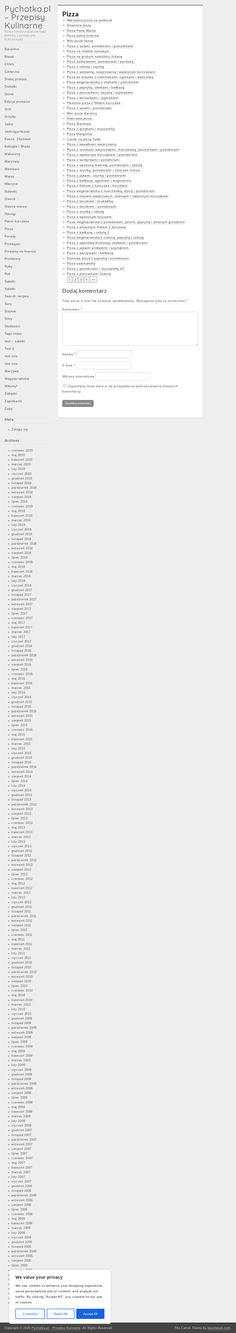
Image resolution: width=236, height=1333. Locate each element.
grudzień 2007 (22, 1130)
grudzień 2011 (22, 907)
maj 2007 (18, 1162)
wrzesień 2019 (22, 492)
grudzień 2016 (22, 646)
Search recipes (17, 296)
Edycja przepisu (17, 101)
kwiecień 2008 (22, 1111)
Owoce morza (16, 206)
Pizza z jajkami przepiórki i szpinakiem (98, 248)
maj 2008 (18, 1107)
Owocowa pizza (79, 118)
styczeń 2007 (21, 1181)
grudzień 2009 (22, 1018)
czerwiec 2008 (22, 1102)
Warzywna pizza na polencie (89, 20)
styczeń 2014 (21, 790)
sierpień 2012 (21, 869)
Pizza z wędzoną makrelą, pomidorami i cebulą (104, 165)
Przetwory (13, 259)
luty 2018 (18, 581)
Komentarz (72, 309)
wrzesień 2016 (22, 660)
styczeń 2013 (21, 846)
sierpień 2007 (21, 1149)
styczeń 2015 (21, 753)
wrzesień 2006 (22, 1200)
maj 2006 (18, 1218)
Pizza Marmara (79, 124)
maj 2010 (18, 995)
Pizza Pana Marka (81, 30)
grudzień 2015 (22, 702)
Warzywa (12, 371)
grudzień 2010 (22, 962)
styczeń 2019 (21, 529)
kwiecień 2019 (22, 515)
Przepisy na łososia (20, 251)
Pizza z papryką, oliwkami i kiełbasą (95, 87)
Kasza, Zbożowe (18, 139)
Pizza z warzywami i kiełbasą (90, 253)
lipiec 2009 (20, 1042)
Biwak (9, 56)
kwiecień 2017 (22, 627)
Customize (30, 1314)
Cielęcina (12, 72)
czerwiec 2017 (22, 618)
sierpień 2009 (21, 1037)
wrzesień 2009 (22, 1032)
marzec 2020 (21, 464)
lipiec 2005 (20, 1265)
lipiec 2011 (19, 930)
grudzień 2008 (22, 1074)
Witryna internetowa (78, 376)
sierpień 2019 (21, 497)
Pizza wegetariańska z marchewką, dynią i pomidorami (111, 191)
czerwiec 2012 (22, 879)
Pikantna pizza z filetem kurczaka (94, 103)
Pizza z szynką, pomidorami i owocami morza (103, 170)
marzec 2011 (21, 948)
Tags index (13, 333)
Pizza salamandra (81, 263)
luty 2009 (18, 1065)
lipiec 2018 (20, 557)
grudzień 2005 (22, 1242)
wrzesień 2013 (22, 809)
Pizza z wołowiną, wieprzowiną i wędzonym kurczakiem (111, 72)
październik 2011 (24, 916)
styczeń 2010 (21, 1014)
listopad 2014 (21, 762)
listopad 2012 (21, 855)
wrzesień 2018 (22, 548)
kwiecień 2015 (22, 739)
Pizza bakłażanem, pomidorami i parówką (100, 61)
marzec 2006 (21, 1228)
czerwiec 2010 (22, 990)
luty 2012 (18, 897)
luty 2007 (18, 1177)
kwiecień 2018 (22, 571)
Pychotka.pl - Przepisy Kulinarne (56, 1328)
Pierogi (10, 214)
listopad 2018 (21, 539)
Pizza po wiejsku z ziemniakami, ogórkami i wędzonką (110, 77)
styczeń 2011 (21, 958)
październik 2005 (24, 1251)
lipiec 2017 (20, 613)
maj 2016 (18, 678)
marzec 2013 (21, 837)
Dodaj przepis (16, 79)
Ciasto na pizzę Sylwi (84, 139)
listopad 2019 (21, 483)
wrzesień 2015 (22, 716)
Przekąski (12, 244)
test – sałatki (15, 341)
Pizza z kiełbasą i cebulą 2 (88, 232)
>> (93, 279)
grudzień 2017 (22, 590)
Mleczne (11, 184)
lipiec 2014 (20, 781)
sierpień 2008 (21, 1093)
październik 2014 (24, 767)
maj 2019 (18, 511)
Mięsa (9, 176)
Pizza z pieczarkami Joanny (89, 274)
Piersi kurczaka (17, 221)
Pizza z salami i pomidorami (89, 108)
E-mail (68, 365)
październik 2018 (24, 543)
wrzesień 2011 (22, 920)
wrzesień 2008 (22, 1088)
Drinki (9, 94)
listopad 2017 (21, 594)
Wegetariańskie (17, 379)
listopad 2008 (21, 1079)
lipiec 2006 (20, 1209)
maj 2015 (18, 734)
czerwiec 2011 (22, 935)
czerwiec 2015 (22, 729)
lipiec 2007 (20, 1153)
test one (11, 356)
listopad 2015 (21, 706)
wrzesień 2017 (22, 604)
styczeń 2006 (21, 1237)
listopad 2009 (21, 1023)
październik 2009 (24, 1027)
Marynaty (12, 161)
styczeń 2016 (21, 697)
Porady (10, 236)
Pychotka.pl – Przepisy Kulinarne (28, 17)
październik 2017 (24, 599)
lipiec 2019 (20, 501)
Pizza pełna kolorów (83, 35)
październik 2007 (24, 1139)
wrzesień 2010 (22, 976)
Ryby (9, 266)
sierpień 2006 (21, 1205)
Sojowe (10, 311)
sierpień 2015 (21, 720)
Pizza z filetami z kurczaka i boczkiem (97, 185)
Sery (8, 304)
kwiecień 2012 (22, 888)
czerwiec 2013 (22, 823)
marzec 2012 (21, 892)
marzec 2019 (21, 520)
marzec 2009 (21, 1060)
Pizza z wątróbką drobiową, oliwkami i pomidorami (107, 243)
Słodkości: (13, 326)
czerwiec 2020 (22, 450)
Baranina (12, 49)
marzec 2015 (21, 744)
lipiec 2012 (20, 874)
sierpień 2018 (21, 553)
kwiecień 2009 (22, 1055)
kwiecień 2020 (22, 459)
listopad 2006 (21, 1190)
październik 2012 (24, 860)
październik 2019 (24, 487)
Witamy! (11, 386)
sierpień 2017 (21, 609)
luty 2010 (18, 1009)
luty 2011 (18, 953)
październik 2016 (24, 655)
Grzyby (10, 116)
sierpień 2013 (21, 813)
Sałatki (10, 281)
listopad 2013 (21, 799)
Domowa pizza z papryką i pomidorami (98, 258)
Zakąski (11, 393)
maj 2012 (18, 883)
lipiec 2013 (20, 818)
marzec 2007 (21, 1172)
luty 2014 (18, 785)
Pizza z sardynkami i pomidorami (93, 160)
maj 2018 (18, 566)
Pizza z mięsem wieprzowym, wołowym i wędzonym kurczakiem (117, 196)
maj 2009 (18, 1051)
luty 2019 (18, 525)
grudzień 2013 (22, 795)
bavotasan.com (219, 1328)
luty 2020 (18, 469)
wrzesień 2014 (22, 772)
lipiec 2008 (20, 1097)
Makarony (13, 154)
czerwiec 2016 (22, 674)
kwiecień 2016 (22, 683)
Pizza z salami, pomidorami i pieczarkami (100, 46)
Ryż (8, 274)
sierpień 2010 (21, 981)
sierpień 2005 (21, 1260)
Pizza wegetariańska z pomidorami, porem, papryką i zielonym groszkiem (126, 222)
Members (12, 169)
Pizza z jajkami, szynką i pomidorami (96, 175)
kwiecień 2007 (22, 1167)
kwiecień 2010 (22, 1000)
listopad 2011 (21, 911)
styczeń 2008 (21, 1125)
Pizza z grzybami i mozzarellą (91, 129)
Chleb (9, 64)
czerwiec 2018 (22, 562)
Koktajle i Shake (17, 146)
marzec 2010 (21, 1004)
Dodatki (11, 86)
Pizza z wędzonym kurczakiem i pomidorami (102, 155)
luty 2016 (18, 692)
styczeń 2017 (21, 641)
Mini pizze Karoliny (82, 113)
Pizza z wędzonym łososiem (89, 217)
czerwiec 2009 (22, 1046)
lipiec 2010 (20, 986)
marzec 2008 (21, 1116)
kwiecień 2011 (22, 944)
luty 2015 (18, 748)
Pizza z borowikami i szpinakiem (93, 98)
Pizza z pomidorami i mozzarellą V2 (95, 268)
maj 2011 (18, 939)
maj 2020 (18, 455)
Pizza (9, 229)
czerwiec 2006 (22, 1214)
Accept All (90, 1314)
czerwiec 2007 (22, 1158)
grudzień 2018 (22, 534)
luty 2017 (18, 637)
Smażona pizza (79, 25)
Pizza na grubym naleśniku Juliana (95, 56)
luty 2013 (18, 841)
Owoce (10, 199)
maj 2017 (18, 622)
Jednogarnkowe (17, 131)
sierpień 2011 (21, 925)
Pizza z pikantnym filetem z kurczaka (96, 227)
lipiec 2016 (20, 669)
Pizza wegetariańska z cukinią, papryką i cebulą (105, 237)
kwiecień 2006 (22, 1223)
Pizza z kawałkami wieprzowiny (92, 144)
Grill (8, 109)
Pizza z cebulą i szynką (85, 66)
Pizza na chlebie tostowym (88, 51)
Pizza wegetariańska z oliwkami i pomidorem (103, 82)
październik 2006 (24, 1195)
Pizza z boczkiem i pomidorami (91, 206)
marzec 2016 (21, 688)
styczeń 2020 (21, 474)
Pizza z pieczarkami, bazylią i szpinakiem (100, 92)
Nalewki (11, 191)
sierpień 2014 (21, 776)
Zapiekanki (13, 401)
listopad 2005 (21, 1246)
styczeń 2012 (21, 902)
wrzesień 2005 (22, 1256)
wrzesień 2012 (22, 864)
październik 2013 (24, 804)
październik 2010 (24, 972)
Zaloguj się (20, 429)
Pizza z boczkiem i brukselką (90, 201)
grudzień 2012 (22, 851)
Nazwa (68, 354)
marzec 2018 (21, 576)
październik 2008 (24, 1083)
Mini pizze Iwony (80, 41)
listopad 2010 (21, 967)
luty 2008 (18, 1121)
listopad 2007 (21, 1135)
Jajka (9, 124)
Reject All (60, 1314)
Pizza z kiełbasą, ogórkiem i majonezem (99, 180)
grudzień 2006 (22, 1186)
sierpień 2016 (21, 664)
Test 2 (9, 348)
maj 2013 (18, 827)
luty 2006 (18, 1233)
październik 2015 (24, 711)
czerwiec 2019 (22, 506)
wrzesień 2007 (22, 1144)
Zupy (9, 408)
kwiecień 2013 (22, 832)
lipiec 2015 (20, 725)
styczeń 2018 (21, 585)
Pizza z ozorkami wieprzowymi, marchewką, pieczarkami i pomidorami (123, 149)
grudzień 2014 (22, 757)
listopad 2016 (21, 650)
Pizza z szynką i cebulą (85, 211)
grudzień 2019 (22, 478)
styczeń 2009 (21, 1070)
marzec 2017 (21, 632)
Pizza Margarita (79, 134)
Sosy (8, 318)
